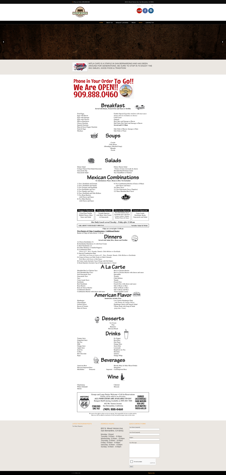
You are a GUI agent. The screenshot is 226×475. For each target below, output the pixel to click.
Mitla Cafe (80, 12)
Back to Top (151, 473)
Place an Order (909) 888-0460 (82, 2)
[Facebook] (145, 13)
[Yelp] (139, 13)
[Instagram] (151, 13)
